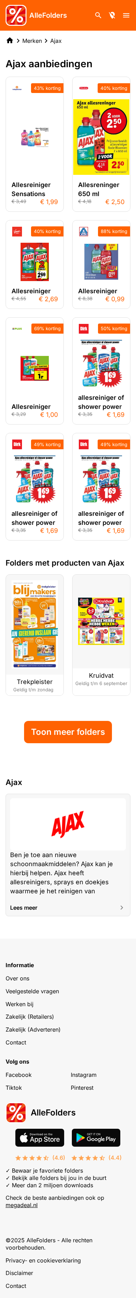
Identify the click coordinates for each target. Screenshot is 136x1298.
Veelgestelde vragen (32, 991)
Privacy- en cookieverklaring (43, 1260)
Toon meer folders (68, 732)
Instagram (84, 1074)
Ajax (56, 40)
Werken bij (19, 1004)
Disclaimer (19, 1272)
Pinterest (82, 1087)
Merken (32, 40)
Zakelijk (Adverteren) (33, 1029)
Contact (16, 1042)
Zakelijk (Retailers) (30, 1016)
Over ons (17, 978)
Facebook (19, 1074)
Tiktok (14, 1087)
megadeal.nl (22, 1205)
